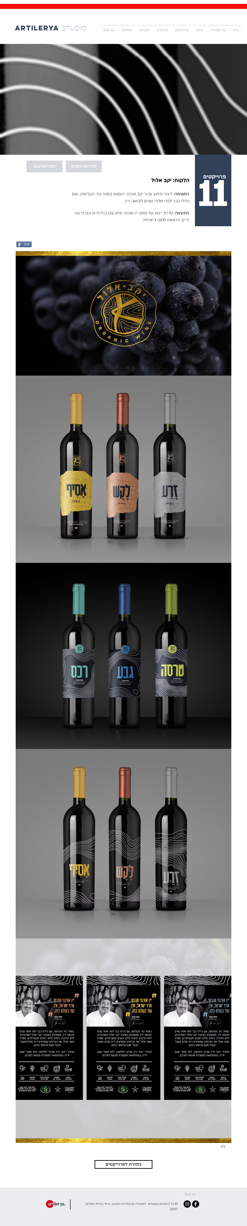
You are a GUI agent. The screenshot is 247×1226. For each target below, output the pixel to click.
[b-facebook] (195, 1204)
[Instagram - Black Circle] (187, 1204)
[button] (199, 28)
